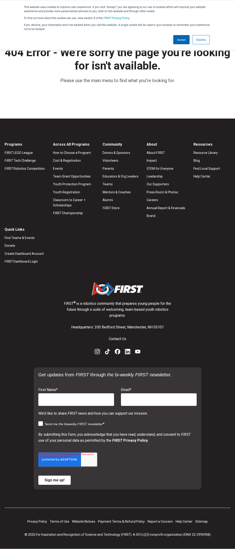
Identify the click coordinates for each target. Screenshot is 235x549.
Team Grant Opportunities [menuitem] (72, 176)
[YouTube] (137, 352)
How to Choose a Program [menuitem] (72, 153)
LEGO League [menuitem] (19, 153)
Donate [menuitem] (10, 245)
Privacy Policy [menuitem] (37, 521)
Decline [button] (201, 40)
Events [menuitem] (58, 168)
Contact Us (117, 339)
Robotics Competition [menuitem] (25, 168)
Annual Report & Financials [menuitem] (166, 208)
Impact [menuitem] (152, 160)
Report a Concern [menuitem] (160, 521)
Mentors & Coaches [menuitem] (117, 192)
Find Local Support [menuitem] (206, 168)
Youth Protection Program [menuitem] (72, 184)
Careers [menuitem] (152, 200)
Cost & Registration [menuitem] (67, 160)
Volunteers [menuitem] (110, 160)
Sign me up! (54, 480)
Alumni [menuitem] (108, 200)
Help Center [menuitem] (201, 176)
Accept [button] (181, 40)
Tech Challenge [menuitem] (20, 160)
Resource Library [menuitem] (205, 153)
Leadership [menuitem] (155, 176)
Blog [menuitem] (196, 160)
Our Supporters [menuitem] (158, 184)
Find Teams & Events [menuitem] (20, 238)
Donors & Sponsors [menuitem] (116, 153)
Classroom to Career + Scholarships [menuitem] (69, 202)
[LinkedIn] (127, 352)
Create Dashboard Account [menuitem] (24, 253)
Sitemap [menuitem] (201, 521)
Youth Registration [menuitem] (66, 192)
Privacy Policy (116, 18)
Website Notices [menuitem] (83, 521)
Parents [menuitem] (108, 168)
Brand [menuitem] (151, 216)
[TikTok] (107, 352)
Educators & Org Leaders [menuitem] (120, 176)
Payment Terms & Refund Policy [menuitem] (121, 521)
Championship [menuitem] (68, 213)
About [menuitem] (156, 153)
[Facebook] (117, 352)
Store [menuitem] (111, 208)
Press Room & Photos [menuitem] (162, 192)
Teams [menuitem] (108, 184)
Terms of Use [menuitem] (59, 521)
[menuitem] (166, 168)
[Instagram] (97, 352)
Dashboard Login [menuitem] (21, 261)
